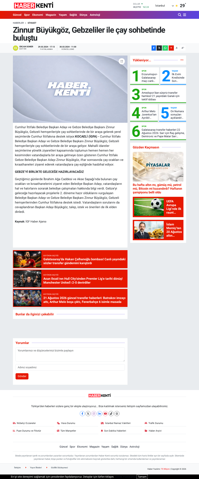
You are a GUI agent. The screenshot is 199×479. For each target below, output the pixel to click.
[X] (88, 413)
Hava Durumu (68, 423)
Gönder (22, 376)
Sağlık (73, 14)
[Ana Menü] (184, 15)
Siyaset (32, 23)
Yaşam (63, 14)
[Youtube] (105, 413)
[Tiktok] (111, 413)
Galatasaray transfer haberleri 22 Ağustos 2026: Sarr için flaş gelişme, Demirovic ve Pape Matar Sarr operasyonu (163, 133)
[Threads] (116, 413)
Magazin (51, 14)
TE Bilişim (165, 469)
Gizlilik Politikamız (125, 476)
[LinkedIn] (99, 413)
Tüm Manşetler (68, 430)
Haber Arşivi (155, 430)
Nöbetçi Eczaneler (26, 423)
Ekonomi (37, 14)
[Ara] (180, 15)
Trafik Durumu (155, 423)
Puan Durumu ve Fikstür (28, 430)
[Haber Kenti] (33, 5)
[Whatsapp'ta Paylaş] (165, 48)
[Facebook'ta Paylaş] (154, 48)
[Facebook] (82, 413)
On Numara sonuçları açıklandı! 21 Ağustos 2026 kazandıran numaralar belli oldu (177, 115)
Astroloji (95, 14)
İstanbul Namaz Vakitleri (118, 423)
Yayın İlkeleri (36, 467)
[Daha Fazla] (171, 48)
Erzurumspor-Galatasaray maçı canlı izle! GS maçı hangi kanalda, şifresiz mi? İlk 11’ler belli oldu (150, 78)
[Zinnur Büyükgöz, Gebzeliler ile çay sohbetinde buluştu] (70, 89)
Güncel (17, 14)
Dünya (83, 14)
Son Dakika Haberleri (115, 430)
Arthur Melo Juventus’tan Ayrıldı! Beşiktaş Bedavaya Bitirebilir (149, 115)
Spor (27, 14)
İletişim (17, 467)
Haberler (18, 23)
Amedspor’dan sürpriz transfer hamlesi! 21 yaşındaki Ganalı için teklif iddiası (160, 96)
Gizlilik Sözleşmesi (59, 467)
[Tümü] (181, 60)
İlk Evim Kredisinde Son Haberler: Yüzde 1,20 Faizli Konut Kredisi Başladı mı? (178, 78)
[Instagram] (93, 413)
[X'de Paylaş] (159, 48)
